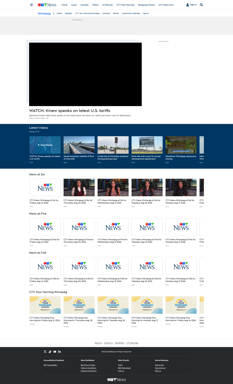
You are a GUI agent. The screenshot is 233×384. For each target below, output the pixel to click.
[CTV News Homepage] (47, 4)
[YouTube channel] (54, 351)
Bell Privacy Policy (88, 365)
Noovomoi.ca (160, 368)
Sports (146, 13)
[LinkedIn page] (59, 351)
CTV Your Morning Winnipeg (87, 13)
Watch (95, 5)
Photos (116, 13)
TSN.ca (121, 371)
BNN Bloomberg (124, 368)
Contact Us (108, 343)
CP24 (120, 365)
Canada (84, 5)
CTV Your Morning (125, 5)
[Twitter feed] (45, 351)
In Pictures (107, 5)
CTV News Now (166, 5)
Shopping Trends (146, 5)
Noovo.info (159, 365)
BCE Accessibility (50, 365)
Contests (106, 13)
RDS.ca (158, 371)
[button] (199, 150)
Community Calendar (131, 13)
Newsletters (119, 343)
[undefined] (45, 149)
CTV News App (132, 343)
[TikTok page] (50, 351)
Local (74, 5)
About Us (98, 343)
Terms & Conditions (88, 368)
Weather (68, 13)
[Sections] (31, 4)
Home (64, 5)
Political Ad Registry (89, 371)
